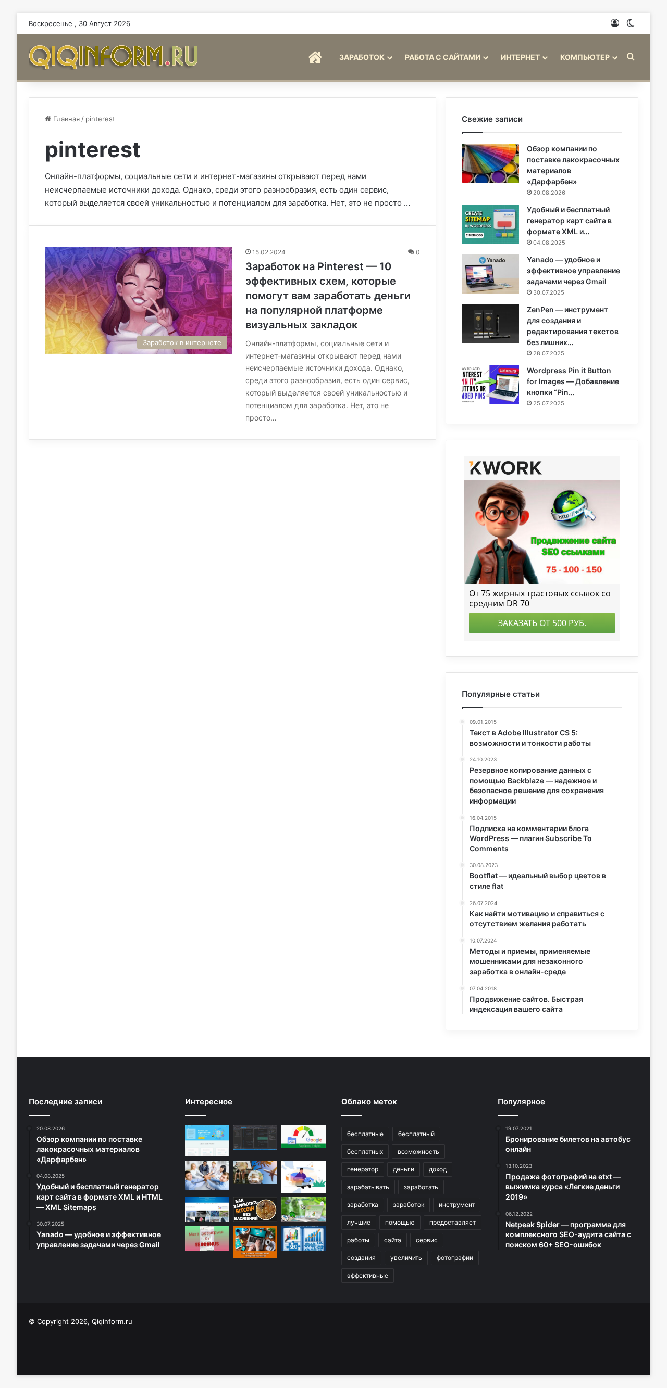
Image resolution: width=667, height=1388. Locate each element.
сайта (392, 1240)
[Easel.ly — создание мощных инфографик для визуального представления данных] (303, 1177)
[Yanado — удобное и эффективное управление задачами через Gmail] (490, 274)
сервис (427, 1240)
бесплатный (416, 1134)
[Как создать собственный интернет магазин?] (255, 1242)
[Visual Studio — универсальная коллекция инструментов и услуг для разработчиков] (255, 1137)
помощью (400, 1222)
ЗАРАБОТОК (362, 57)
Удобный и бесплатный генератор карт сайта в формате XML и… (569, 220)
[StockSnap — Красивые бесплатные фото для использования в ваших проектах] (207, 1209)
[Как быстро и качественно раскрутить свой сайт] (303, 1238)
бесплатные (365, 1134)
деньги (403, 1169)
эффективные (367, 1275)
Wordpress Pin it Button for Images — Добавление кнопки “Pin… (573, 381)
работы (358, 1240)
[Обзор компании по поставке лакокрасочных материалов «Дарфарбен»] (490, 163)
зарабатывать (368, 1187)
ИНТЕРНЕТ (520, 57)
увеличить (406, 1258)
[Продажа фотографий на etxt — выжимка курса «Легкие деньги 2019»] (207, 1141)
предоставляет (452, 1222)
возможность (418, 1151)
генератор (362, 1169)
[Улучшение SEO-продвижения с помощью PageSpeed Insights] (303, 1136)
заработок (408, 1204)
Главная (65, 118)
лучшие (358, 1222)
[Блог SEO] (115, 57)
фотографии (455, 1258)
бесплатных (365, 1151)
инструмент (457, 1204)
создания (361, 1258)
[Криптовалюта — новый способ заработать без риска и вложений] (255, 1209)
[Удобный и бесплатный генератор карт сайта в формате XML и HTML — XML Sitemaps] (490, 224)
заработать (421, 1187)
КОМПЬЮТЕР (585, 57)
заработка (362, 1204)
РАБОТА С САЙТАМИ (442, 57)
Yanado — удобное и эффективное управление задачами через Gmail (573, 270)
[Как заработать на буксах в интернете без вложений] (303, 1209)
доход (438, 1169)
